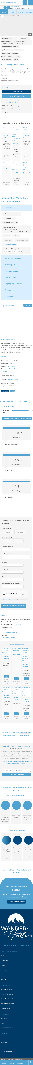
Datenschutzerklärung (9, 599)
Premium (29, 125)
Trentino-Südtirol (13, 369)
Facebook (4, 1037)
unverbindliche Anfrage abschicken (13, 605)
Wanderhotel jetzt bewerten (17, 418)
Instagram (4, 1042)
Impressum (4, 1018)
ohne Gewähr (11, 736)
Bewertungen (29, 12)
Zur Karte (5, 630)
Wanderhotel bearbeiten (7, 999)
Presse (3, 965)
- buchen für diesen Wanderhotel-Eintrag (28, 852)
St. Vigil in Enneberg (10, 366)
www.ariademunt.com (17, 112)
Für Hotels (4, 956)
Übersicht (4, 12)
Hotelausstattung (11, 271)
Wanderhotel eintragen (7, 1003)
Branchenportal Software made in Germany (11, 1060)
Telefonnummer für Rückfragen (11, 583)
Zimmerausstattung (11, 277)
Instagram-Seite (11, 244)
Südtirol (16, 379)
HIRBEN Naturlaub (26, 137)
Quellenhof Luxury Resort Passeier (26, 174)
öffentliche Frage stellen (17, 774)
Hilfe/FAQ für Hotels (6, 989)
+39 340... (10, 106)
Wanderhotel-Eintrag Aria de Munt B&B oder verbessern (6, 853)
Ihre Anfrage (5, 553)
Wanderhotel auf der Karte (10, 103)
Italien (6, 371)
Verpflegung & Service (13, 284)
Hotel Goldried (26, 700)
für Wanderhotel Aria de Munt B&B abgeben (5, 817)
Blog (2, 974)
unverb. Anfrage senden (17, 96)
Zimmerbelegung (7, 537)
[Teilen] (26, 1062)
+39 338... (11, 109)
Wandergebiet (9, 265)
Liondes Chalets (6, 137)
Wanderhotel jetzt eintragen (17, 901)
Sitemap (3, 979)
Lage (12, 12)
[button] (16, 25)
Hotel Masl (7, 168)
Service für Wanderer (12, 258)
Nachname (5, 569)
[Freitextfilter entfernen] (25, 2)
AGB (2, 1023)
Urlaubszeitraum (6, 528)
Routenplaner (28, 305)
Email (3, 576)
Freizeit (8, 290)
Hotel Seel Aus (16, 174)
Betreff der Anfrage (7, 546)
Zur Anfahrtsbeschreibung (9, 632)
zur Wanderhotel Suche (2, 7)
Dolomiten (10, 379)
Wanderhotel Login (8, 1051)
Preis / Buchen (17, 91)
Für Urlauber (4, 960)
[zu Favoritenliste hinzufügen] (2, 16)
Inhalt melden (24, 736)
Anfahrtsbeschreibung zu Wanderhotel (14, 100)
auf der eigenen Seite (17, 851)
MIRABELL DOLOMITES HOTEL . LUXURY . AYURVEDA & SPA (16, 145)
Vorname (4, 562)
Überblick (8, 208)
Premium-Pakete (5, 1008)
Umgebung (8, 296)
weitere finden (16, 815)
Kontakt (13, 391)
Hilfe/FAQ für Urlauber (7, 994)
